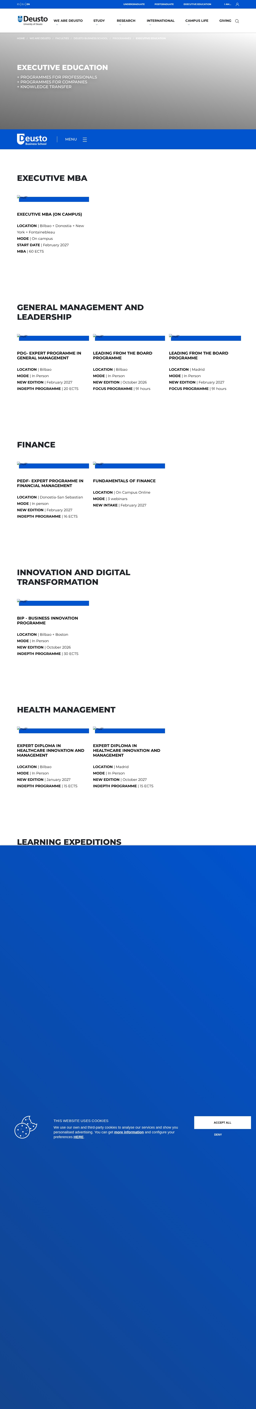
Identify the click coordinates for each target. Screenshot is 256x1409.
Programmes (122, 38)
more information (129, 1132)
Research (126, 21)
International (161, 21)
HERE (79, 1137)
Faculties (62, 38)
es (18, 4)
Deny (218, 1134)
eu (23, 4)
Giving (225, 21)
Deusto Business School (91, 38)
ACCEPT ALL (222, 1122)
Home (21, 38)
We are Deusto (68, 21)
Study (99, 21)
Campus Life (196, 21)
